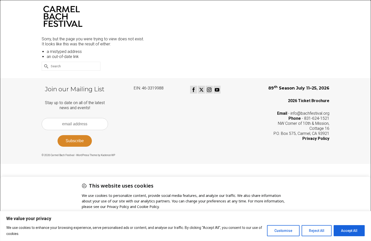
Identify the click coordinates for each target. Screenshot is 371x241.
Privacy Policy (315, 138)
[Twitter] (201, 90)
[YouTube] (217, 90)
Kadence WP (108, 155)
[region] (185, 226)
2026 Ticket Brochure (308, 100)
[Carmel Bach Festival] (87, 16)
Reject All (316, 231)
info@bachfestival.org (309, 113)
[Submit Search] (45, 66)
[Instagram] (209, 90)
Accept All (349, 231)
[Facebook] (193, 90)
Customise (283, 231)
